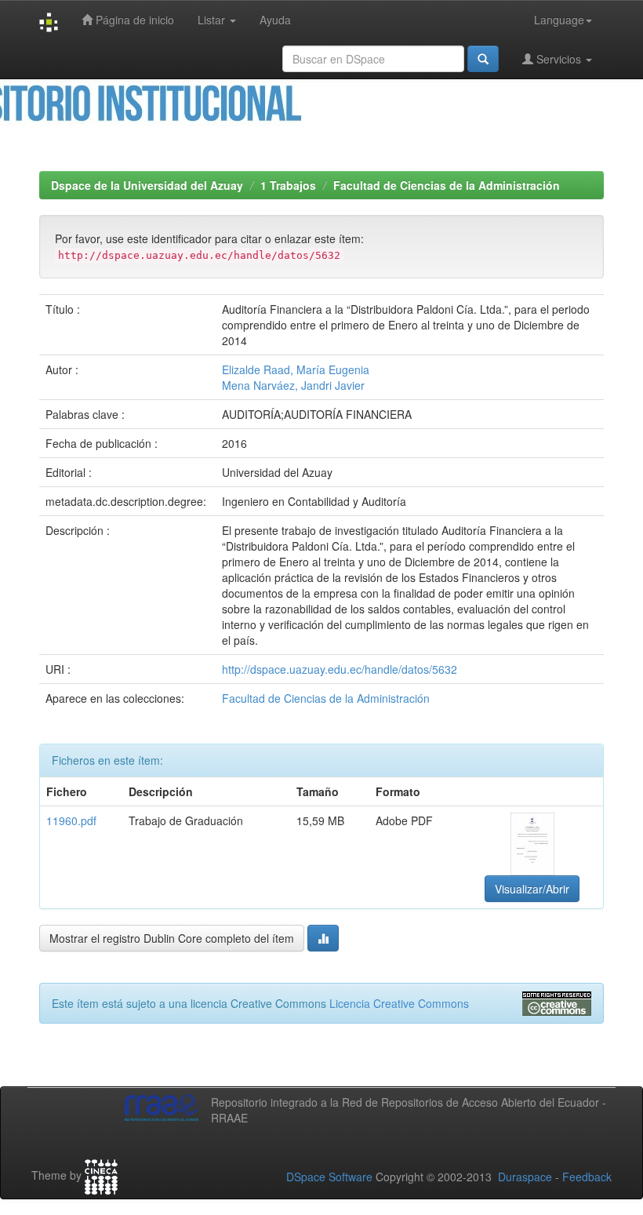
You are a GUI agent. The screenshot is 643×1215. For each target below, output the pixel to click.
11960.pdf (71, 820)
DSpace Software (329, 1176)
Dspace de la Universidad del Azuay (147, 185)
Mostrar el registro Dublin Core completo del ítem (171, 938)
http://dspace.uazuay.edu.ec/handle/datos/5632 (339, 669)
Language (559, 19)
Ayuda (275, 19)
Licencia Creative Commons (399, 1003)
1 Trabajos (288, 185)
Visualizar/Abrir (532, 889)
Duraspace (525, 1176)
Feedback (587, 1176)
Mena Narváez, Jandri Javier (293, 385)
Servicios (558, 59)
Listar (213, 19)
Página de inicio (133, 19)
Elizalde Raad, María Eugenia (295, 369)
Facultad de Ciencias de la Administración (446, 185)
